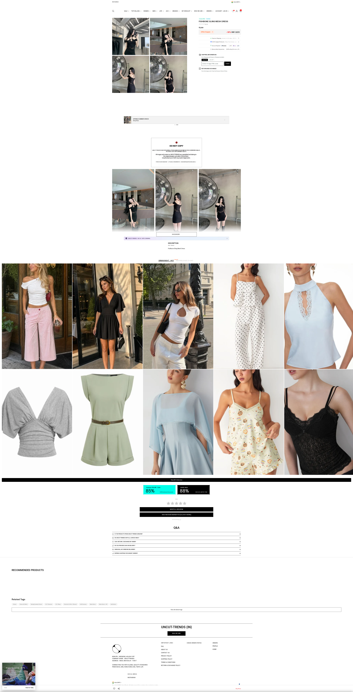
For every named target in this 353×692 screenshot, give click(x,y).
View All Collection (176, 480)
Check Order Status (194, 643)
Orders (215, 643)
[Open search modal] (113, 11)
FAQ (162, 646)
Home (214, 649)
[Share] (119, 689)
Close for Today (29, 687)
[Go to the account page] (236, 11)
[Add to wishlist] (114, 689)
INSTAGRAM (131, 677)
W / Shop (58, 604)
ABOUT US (164, 649)
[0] (233, 12)
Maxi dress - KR (103, 604)
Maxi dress (93, 604)
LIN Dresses (83, 604)
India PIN (205, 60)
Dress (14, 604)
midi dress (113, 604)
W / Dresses (49, 604)
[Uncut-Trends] (176, 5)
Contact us (165, 653)
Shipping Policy (166, 659)
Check (227, 64)
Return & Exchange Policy (170, 665)
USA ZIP (211, 60)
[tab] (174, 124)
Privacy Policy (166, 656)
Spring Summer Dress (36, 604)
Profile (215, 646)
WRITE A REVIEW (176, 509)
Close (5, 687)
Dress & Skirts (23, 604)
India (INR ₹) (236, 2)
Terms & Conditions (168, 662)
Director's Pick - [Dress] (70, 604)
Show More (176, 234)
